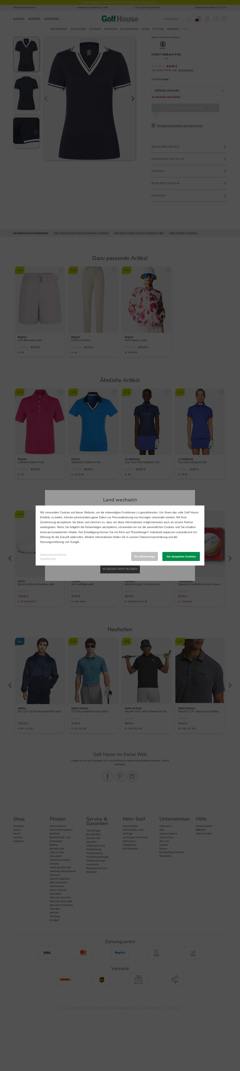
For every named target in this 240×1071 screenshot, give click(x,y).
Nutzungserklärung (52, 541)
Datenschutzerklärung (153, 537)
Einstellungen (48, 558)
